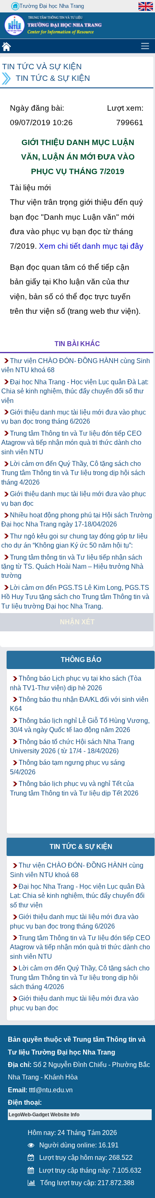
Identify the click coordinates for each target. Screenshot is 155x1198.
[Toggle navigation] (145, 46)
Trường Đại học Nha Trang (51, 6)
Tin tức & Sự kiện (53, 78)
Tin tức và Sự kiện (42, 66)
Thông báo (81, 659)
